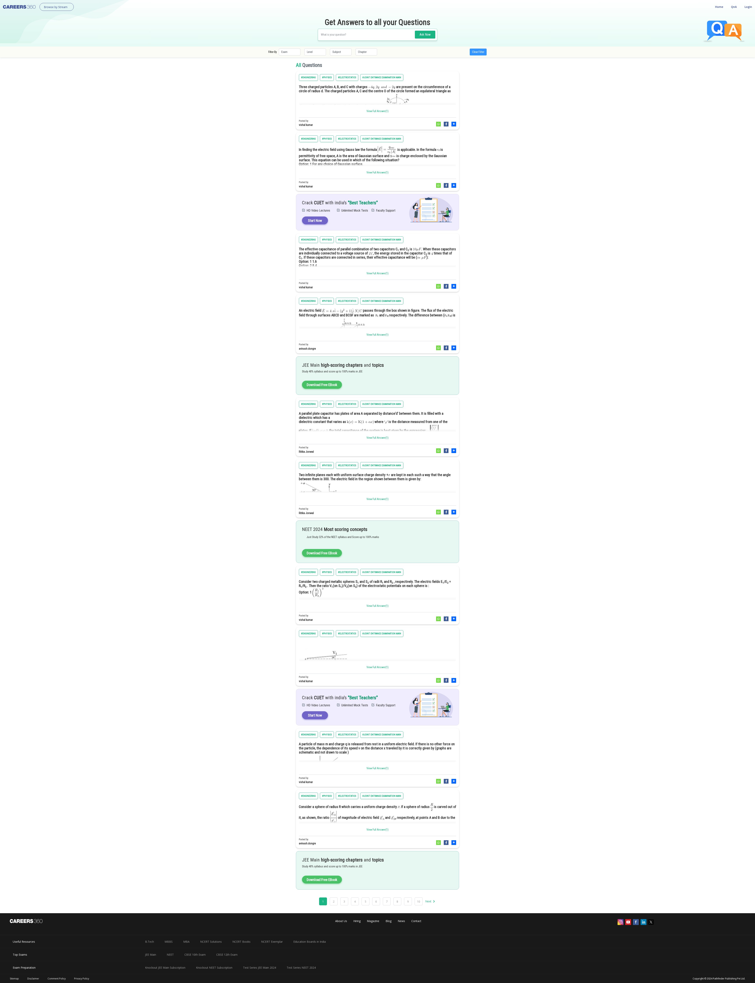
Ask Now (425, 34)
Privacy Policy (81, 978)
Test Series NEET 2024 (301, 967)
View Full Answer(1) (377, 111)
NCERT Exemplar (272, 941)
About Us (341, 921)
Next (428, 901)
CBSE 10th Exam (195, 954)
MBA (186, 941)
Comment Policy (57, 978)
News (401, 921)
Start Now (315, 220)
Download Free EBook (322, 385)
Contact (416, 921)
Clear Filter (478, 52)
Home (719, 7)
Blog (388, 921)
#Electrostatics (347, 77)
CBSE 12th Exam (227, 954)
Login (748, 7)
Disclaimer (33, 978)
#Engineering (308, 77)
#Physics (327, 77)
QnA (734, 7)
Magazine (373, 921)
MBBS (169, 941)
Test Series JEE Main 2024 (259, 967)
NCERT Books (241, 941)
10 (418, 901)
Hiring (357, 921)
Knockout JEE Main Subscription (165, 967)
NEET (170, 954)
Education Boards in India (309, 941)
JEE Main (150, 954)
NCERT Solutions (211, 941)
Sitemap (14, 978)
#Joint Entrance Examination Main (381, 77)
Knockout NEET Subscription (214, 967)
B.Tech (149, 941)
